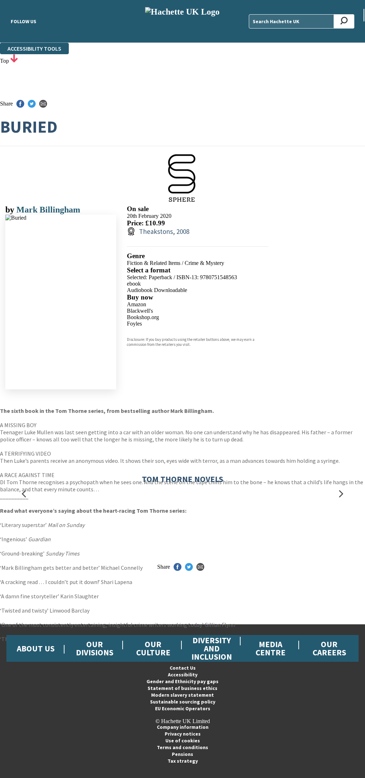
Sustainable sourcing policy (182, 701)
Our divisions (94, 648)
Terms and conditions (182, 747)
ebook (134, 284)
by (10, 209)
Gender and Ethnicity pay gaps (182, 681)
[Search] (344, 21)
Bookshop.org (143, 317)
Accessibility (182, 674)
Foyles (134, 324)
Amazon (136, 304)
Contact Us (183, 668)
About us (36, 648)
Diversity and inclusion (211, 648)
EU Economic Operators (182, 708)
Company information (183, 727)
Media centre (271, 648)
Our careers (329, 648)
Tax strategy (183, 761)
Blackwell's (140, 311)
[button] (23, 493)
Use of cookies (182, 740)
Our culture (153, 648)
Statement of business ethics (182, 688)
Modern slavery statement (182, 695)
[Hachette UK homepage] (182, 21)
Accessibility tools (34, 48)
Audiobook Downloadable (157, 290)
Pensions (182, 754)
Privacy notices (183, 734)
